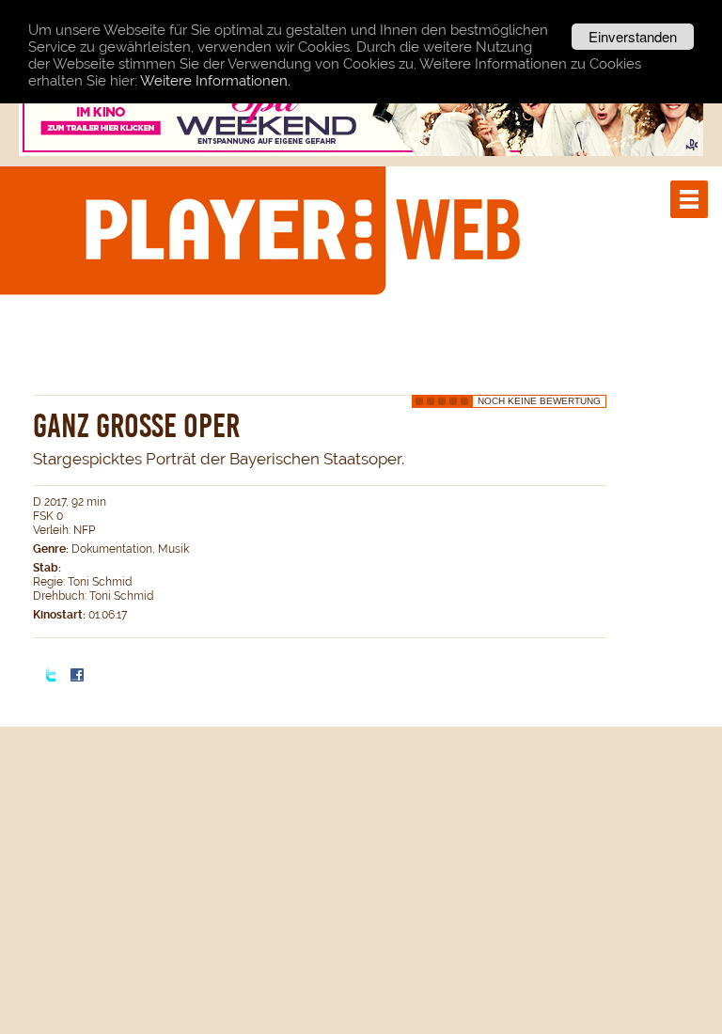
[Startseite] (302, 229)
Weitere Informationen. (215, 80)
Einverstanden (633, 36)
